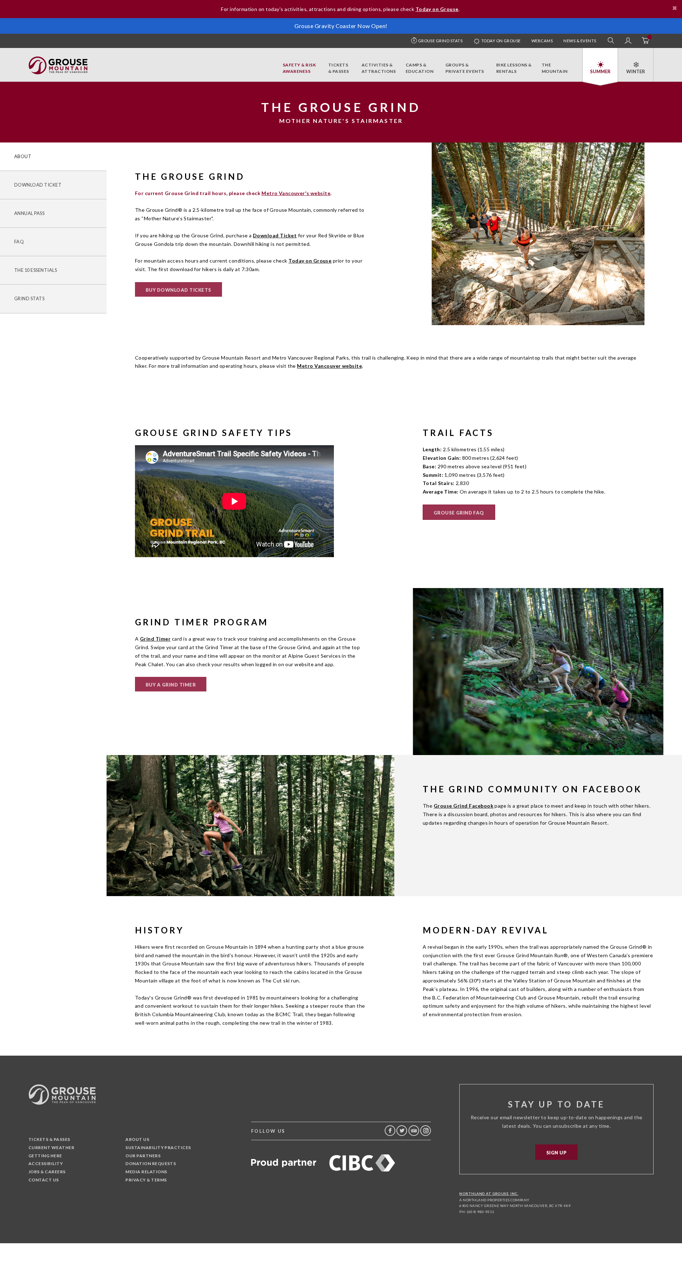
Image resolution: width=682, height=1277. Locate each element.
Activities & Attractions (379, 68)
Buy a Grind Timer (171, 685)
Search (610, 41)
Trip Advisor (413, 1130)
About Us (137, 1139)
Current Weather (51, 1147)
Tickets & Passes (338, 68)
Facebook (390, 1130)
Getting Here (45, 1155)
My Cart (645, 41)
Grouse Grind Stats (440, 40)
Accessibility (45, 1163)
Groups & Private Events (464, 68)
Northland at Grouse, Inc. (488, 1193)
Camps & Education (419, 68)
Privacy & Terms (146, 1179)
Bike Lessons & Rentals (514, 68)
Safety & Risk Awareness (299, 68)
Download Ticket (275, 235)
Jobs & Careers (47, 1171)
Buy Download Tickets (178, 290)
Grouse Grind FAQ (459, 513)
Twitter (401, 1130)
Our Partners (143, 1155)
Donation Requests (150, 1163)
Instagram (425, 1130)
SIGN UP (556, 1152)
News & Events (579, 40)
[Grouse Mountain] (58, 60)
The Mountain (555, 68)
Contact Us (43, 1179)
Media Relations (146, 1171)
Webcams (542, 40)
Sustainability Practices (158, 1147)
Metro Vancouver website (329, 366)
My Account (628, 41)
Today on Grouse (500, 40)
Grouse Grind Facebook (463, 806)
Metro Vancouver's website (295, 193)
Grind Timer (155, 639)
